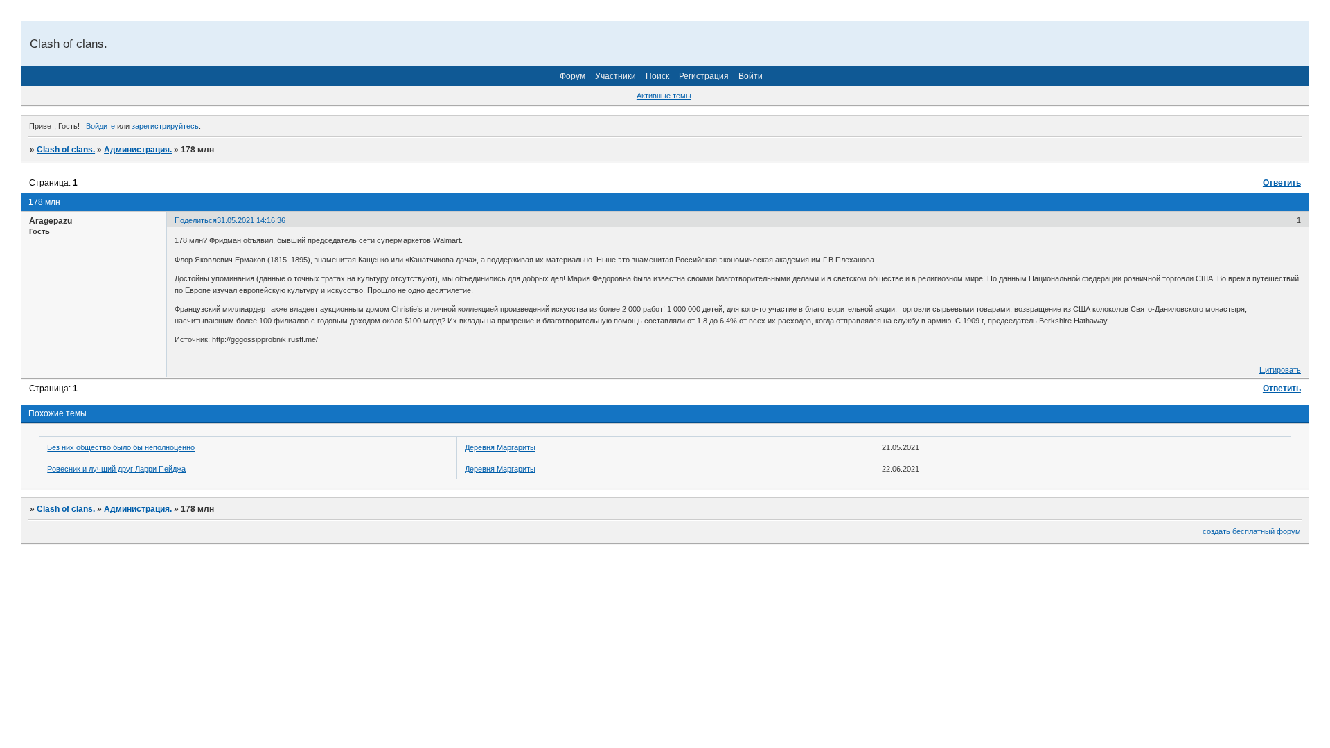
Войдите (100, 126)
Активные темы (664, 95)
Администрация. (138, 149)
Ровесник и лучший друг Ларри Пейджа (116, 469)
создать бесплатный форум (1252, 531)
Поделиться (196, 220)
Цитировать (1280, 370)
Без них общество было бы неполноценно (121, 447)
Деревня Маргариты (500, 447)
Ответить (1282, 183)
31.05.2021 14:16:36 (251, 220)
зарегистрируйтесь (165, 126)
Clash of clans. (66, 149)
